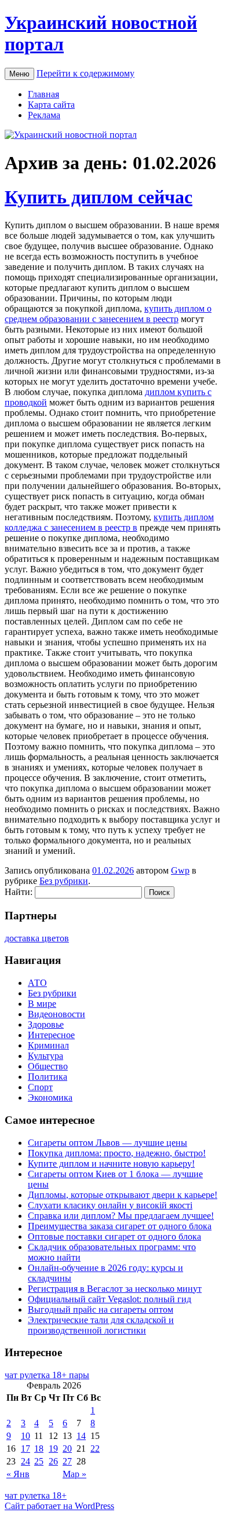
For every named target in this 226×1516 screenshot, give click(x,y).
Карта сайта (51, 104)
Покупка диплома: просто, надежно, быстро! (117, 1153)
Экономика (50, 1097)
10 (25, 1436)
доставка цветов (37, 938)
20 (67, 1448)
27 (67, 1461)
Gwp (180, 870)
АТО (37, 983)
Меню (19, 74)
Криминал (48, 1045)
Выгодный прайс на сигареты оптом (100, 1309)
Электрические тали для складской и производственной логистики (101, 1325)
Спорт (40, 1087)
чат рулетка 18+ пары (47, 1375)
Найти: (18, 892)
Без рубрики (63, 881)
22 (95, 1448)
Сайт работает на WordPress (59, 1506)
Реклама (44, 115)
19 (53, 1448)
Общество (48, 1066)
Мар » (74, 1474)
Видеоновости (56, 1014)
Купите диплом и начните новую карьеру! (111, 1163)
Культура (45, 1056)
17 (25, 1448)
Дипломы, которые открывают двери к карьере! (122, 1195)
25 (38, 1461)
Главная (43, 94)
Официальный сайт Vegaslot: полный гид (109, 1299)
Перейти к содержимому (85, 73)
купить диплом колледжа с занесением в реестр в (109, 522)
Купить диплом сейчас (98, 197)
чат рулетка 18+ (36, 1495)
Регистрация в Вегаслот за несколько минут (115, 1289)
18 (38, 1448)
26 (53, 1461)
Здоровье (46, 1024)
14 (81, 1436)
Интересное (51, 1035)
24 (25, 1461)
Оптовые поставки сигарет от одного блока (114, 1236)
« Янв (18, 1474)
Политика (47, 1077)
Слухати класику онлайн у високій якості (110, 1205)
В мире (42, 1004)
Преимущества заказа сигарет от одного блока (120, 1226)
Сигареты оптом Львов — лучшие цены (107, 1143)
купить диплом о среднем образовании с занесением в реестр (108, 314)
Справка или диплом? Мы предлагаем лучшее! (121, 1216)
